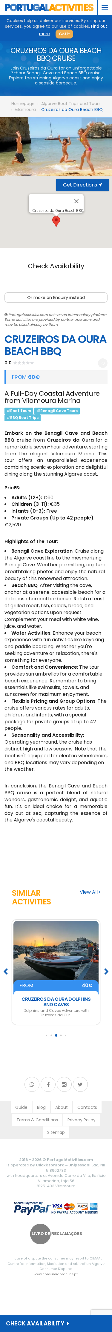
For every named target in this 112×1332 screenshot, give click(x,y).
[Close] (76, 201)
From (56, 985)
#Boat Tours (19, 410)
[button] (56, 221)
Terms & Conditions (37, 1120)
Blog (41, 1107)
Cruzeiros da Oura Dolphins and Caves (56, 1002)
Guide (21, 1107)
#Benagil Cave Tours (57, 410)
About (61, 1107)
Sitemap (56, 1132)
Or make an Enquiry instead (56, 297)
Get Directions (80, 184)
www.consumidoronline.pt (56, 1274)
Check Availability (36, 1323)
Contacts (87, 1107)
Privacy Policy (81, 1120)
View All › (90, 892)
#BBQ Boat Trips (23, 417)
